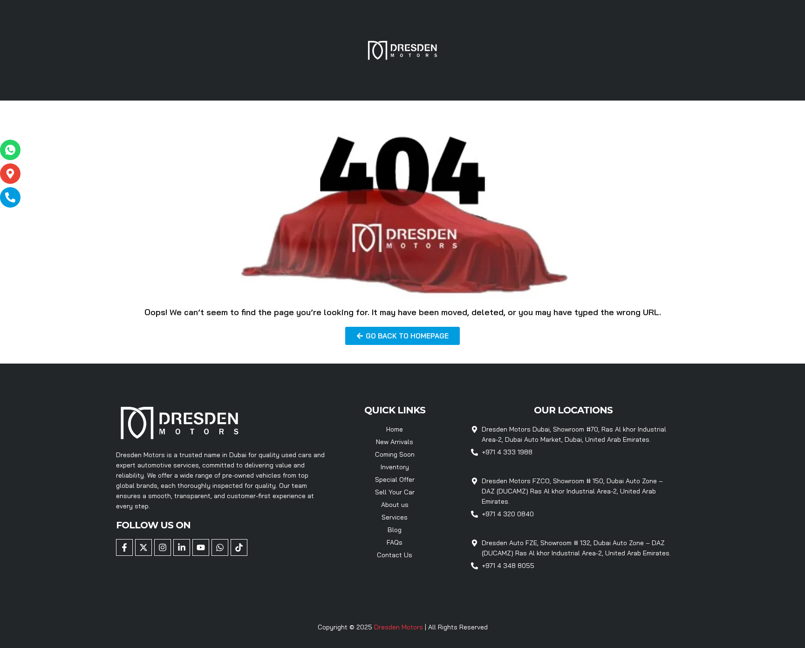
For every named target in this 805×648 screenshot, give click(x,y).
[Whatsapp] (219, 547)
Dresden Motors (399, 627)
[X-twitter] (143, 547)
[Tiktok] (239, 547)
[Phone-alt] (10, 197)
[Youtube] (200, 547)
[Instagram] (162, 547)
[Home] (402, 49)
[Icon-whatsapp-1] (10, 150)
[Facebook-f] (124, 547)
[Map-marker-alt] (10, 173)
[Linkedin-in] (181, 547)
